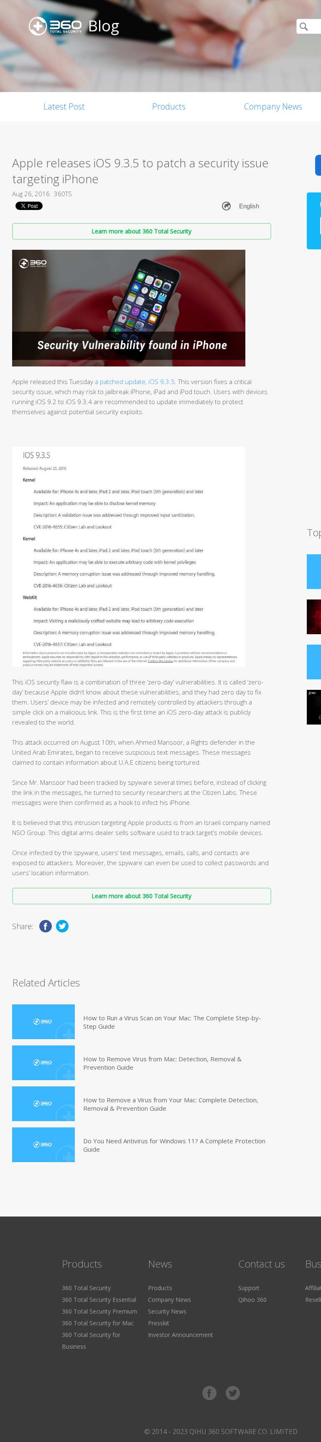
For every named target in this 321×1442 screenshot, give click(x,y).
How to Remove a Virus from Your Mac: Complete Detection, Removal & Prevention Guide (170, 1104)
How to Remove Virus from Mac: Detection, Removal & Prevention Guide (162, 1063)
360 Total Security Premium (99, 1311)
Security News (167, 1311)
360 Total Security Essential (99, 1300)
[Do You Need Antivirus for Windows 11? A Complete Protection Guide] (43, 1144)
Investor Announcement (180, 1335)
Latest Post (64, 106)
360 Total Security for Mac (98, 1323)
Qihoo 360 (252, 1300)
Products (169, 106)
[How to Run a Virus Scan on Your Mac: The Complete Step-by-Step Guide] (43, 1021)
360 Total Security (86, 1288)
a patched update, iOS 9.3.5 (135, 381)
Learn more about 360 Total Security (141, 231)
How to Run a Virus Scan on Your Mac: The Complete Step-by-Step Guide (172, 1022)
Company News (169, 1300)
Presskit (158, 1323)
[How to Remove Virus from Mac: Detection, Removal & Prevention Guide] (43, 1062)
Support (249, 1288)
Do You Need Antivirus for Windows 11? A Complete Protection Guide (174, 1145)
